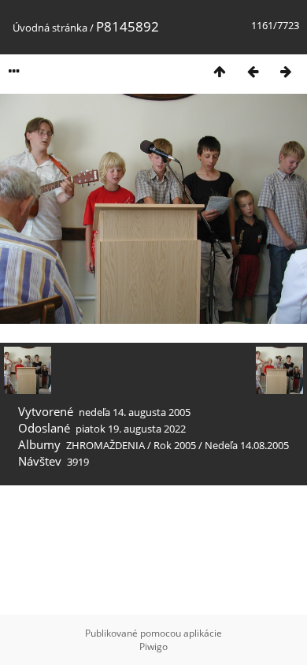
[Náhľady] (219, 71)
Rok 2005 (175, 445)
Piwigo (153, 646)
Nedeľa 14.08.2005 (247, 445)
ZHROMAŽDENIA (105, 445)
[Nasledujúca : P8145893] (285, 71)
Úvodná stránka (50, 27)
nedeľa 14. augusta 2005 (134, 412)
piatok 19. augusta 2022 (131, 429)
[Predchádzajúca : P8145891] (252, 71)
